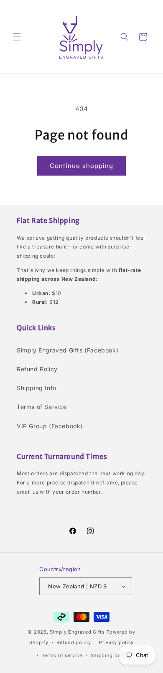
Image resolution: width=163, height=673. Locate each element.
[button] (17, 37)
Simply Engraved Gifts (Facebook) (67, 350)
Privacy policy (116, 642)
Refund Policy (37, 369)
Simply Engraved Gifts (77, 632)
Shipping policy (110, 655)
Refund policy (73, 642)
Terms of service (62, 655)
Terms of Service (42, 406)
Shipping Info (36, 387)
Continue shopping (81, 166)
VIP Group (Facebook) (50, 426)
